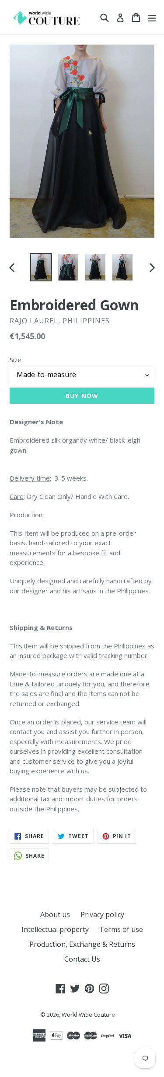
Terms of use (121, 929)
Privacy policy (102, 914)
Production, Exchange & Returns (82, 944)
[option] (41, 267)
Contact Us (82, 959)
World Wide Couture (88, 1014)
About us (55, 914)
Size (15, 360)
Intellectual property (55, 929)
